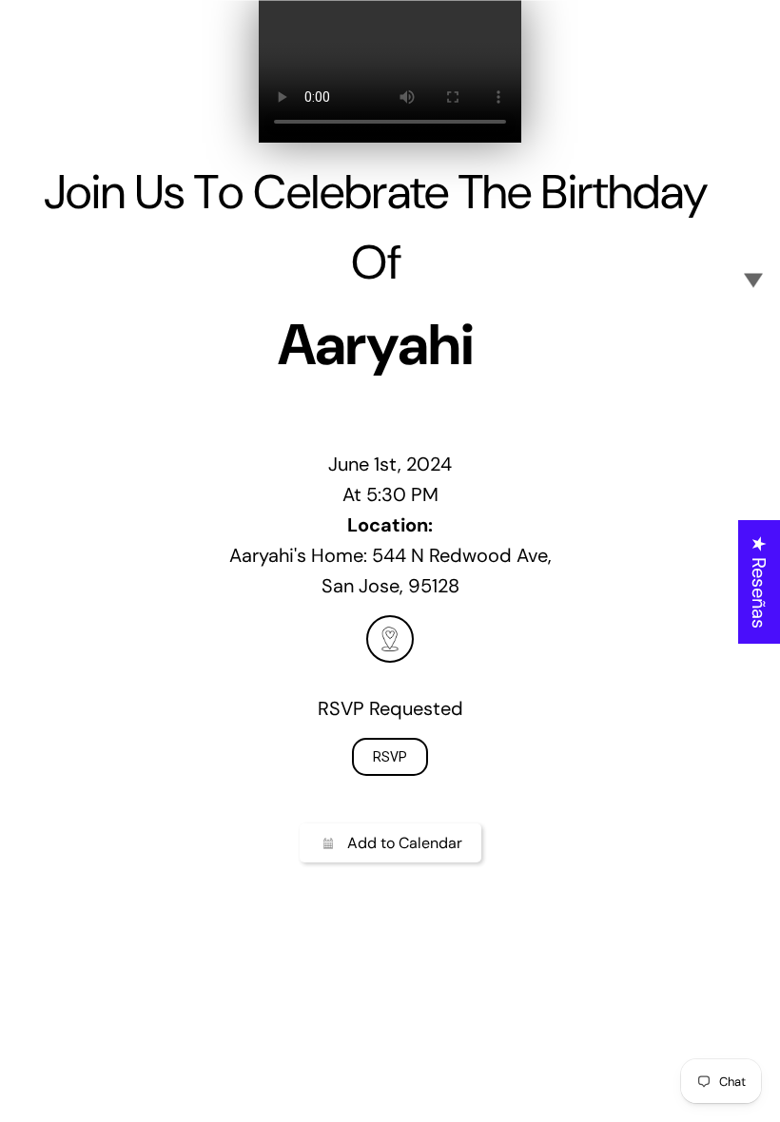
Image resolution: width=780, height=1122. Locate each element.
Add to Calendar (404, 843)
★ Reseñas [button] (759, 582)
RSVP (390, 756)
